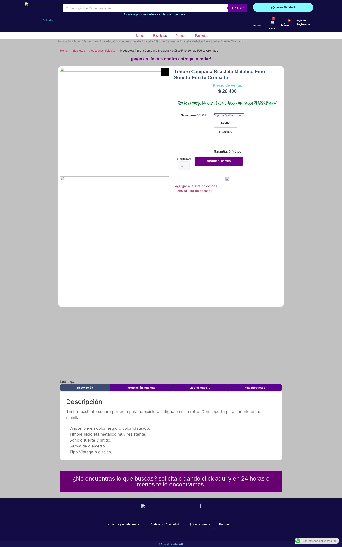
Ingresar (301, 20)
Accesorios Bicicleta (97, 41)
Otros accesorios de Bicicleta (133, 41)
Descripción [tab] (85, 387)
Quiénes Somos (199, 524)
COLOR (201, 115)
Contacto (225, 524)
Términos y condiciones (122, 524)
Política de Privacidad (164, 524)
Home (64, 50)
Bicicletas (74, 41)
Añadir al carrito (219, 161)
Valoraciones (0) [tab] (200, 387)
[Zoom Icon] (165, 72)
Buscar (237, 8)
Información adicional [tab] (141, 387)
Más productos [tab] (255, 387)
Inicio (61, 41)
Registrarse (303, 24)
